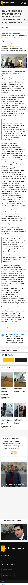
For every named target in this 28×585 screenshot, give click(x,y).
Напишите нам (8, 569)
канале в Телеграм (18, 334)
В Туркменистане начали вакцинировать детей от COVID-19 (19, 391)
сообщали (21, 201)
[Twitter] (14, 564)
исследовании (13, 47)
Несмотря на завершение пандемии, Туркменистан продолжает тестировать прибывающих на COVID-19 (5, 393)
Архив (2, 557)
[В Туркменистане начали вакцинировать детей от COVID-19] (20, 386)
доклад (20, 209)
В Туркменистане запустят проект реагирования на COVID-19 (18, 421)
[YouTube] (12, 564)
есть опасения (12, 315)
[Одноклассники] (2, 564)
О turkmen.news (5, 555)
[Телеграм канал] (5, 564)
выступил (4, 269)
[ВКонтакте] (7, 564)
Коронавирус (5, 327)
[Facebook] (9, 564)
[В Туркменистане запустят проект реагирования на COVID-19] (20, 416)
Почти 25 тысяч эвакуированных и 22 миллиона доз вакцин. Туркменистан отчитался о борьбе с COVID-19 (6, 423)
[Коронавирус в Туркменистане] (14, 67)
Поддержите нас (8, 575)
